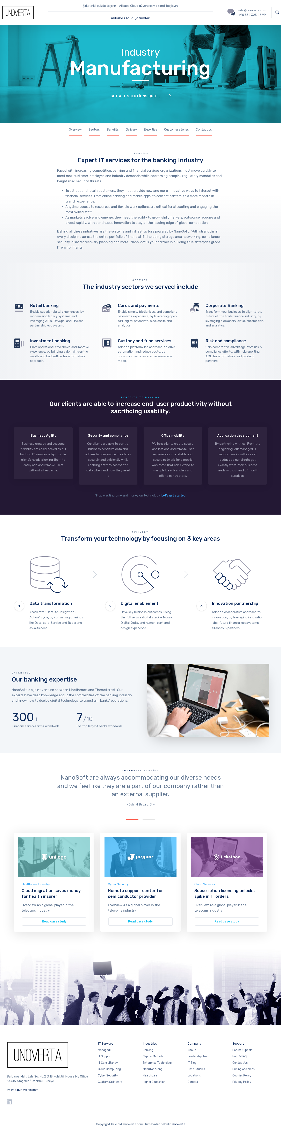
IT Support (105, 1056)
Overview (75, 129)
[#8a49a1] (227, 857)
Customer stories (176, 129)
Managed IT (105, 1050)
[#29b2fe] (141, 857)
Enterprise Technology (158, 1063)
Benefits (113, 129)
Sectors (94, 129)
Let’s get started (173, 495)
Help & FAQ (239, 1056)
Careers (193, 1082)
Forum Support (242, 1050)
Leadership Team (199, 1056)
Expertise (150, 129)
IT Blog (192, 1063)
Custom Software (110, 1082)
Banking (148, 1050)
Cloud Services (204, 884)
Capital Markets (153, 1056)
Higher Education (154, 1082)
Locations (194, 1075)
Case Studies (196, 1069)
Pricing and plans (243, 1069)
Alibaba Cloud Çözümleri (130, 18)
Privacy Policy (241, 1082)
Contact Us (240, 1063)
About (192, 1050)
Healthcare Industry (36, 884)
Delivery (131, 129)
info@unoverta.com (24, 1090)
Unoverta (178, 1124)
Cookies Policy (241, 1075)
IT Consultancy (108, 1063)
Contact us (204, 129)
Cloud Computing (109, 1069)
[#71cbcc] (54, 857)
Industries (150, 1043)
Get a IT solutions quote (136, 96)
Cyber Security (118, 884)
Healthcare (150, 1075)
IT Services (105, 1043)
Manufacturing (153, 1069)
